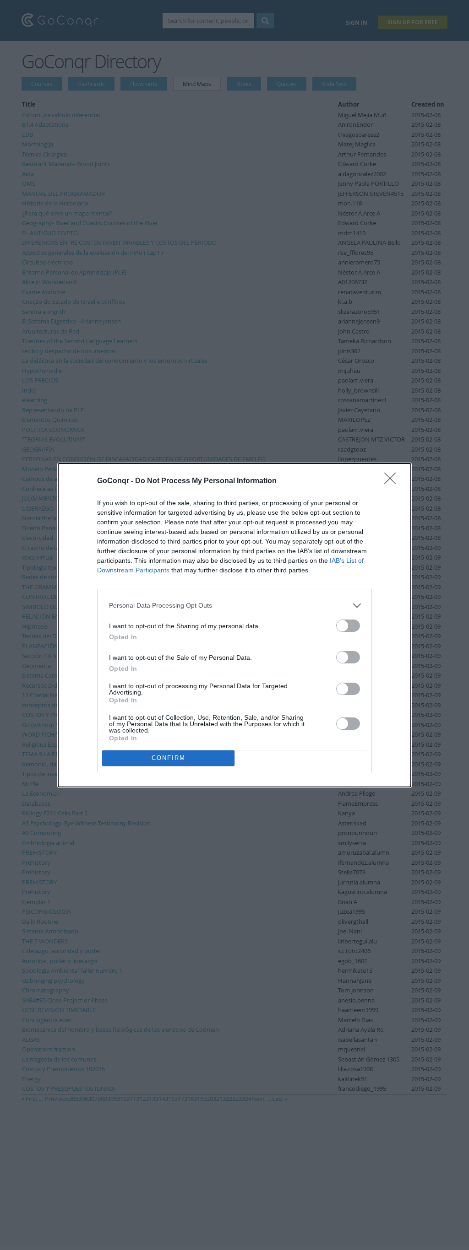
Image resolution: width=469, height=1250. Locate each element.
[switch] (348, 626)
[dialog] (234, 625)
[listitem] (234, 605)
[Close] (393, 481)
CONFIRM (168, 757)
